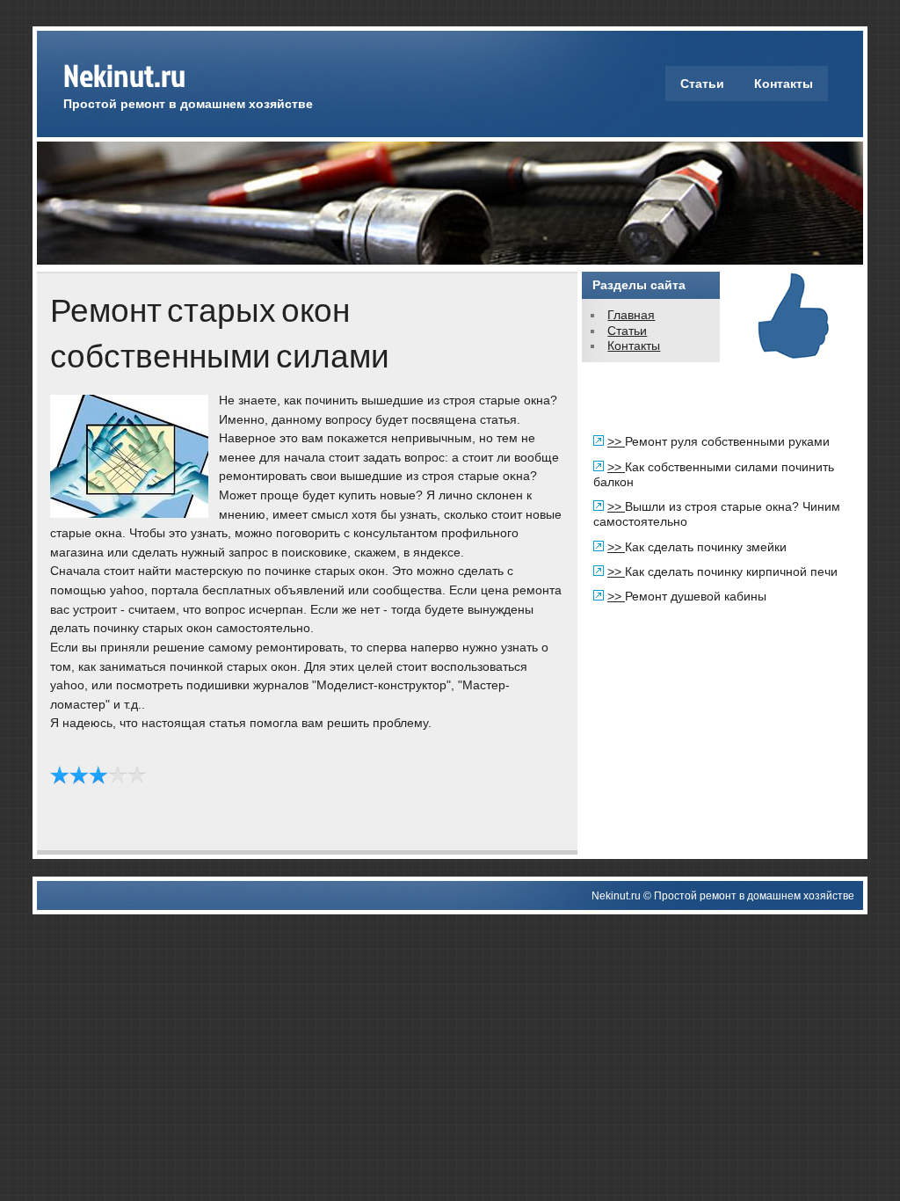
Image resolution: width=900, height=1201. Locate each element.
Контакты (783, 83)
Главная (631, 315)
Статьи (702, 83)
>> (616, 441)
